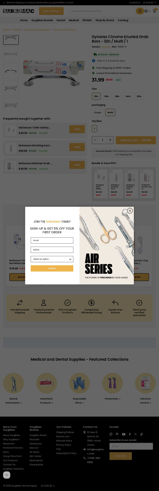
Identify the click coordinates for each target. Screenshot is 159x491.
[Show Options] (70, 259)
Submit (52, 268)
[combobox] (51, 259)
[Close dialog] (130, 210)
